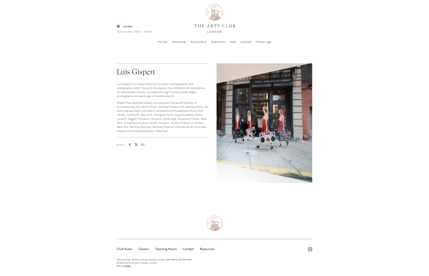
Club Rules (124, 249)
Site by (124, 266)
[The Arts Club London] (214, 19)
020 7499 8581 (185, 260)
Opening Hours (166, 249)
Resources (207, 249)
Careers (143, 249)
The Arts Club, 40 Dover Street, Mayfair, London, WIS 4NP (146, 260)
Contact (188, 249)
